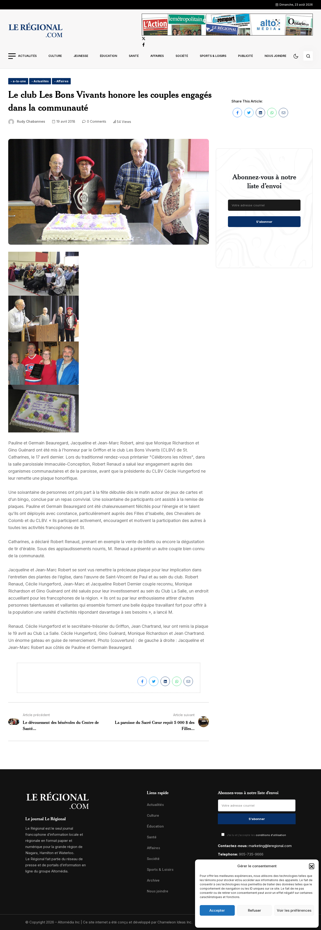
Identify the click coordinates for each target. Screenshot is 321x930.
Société (182, 56)
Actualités (27, 56)
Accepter (217, 910)
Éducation (108, 56)
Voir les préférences (294, 910)
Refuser (254, 910)
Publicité (245, 56)
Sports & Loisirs (213, 56)
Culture (55, 56)
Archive (153, 880)
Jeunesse (81, 56)
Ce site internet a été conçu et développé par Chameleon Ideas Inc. (137, 922)
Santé (134, 56)
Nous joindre (275, 56)
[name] (35, 31)
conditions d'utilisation (271, 835)
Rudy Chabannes (31, 121)
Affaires (157, 56)
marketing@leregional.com (270, 846)
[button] (311, 866)
